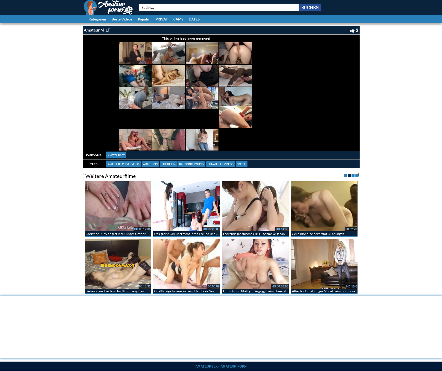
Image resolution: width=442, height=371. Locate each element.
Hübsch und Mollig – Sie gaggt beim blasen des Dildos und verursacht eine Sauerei (281, 291)
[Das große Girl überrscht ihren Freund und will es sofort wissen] (186, 206)
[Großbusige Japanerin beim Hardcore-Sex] (186, 264)
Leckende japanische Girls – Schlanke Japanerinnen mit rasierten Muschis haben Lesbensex (287, 234)
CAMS (178, 19)
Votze (241, 164)
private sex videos (220, 164)
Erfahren (168, 164)
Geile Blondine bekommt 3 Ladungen (318, 234)
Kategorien (97, 19)
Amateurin (150, 164)
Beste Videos (122, 19)
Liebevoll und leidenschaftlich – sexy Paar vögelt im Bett (126, 291)
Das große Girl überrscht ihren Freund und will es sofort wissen (199, 234)
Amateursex (116, 155)
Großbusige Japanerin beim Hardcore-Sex (184, 291)
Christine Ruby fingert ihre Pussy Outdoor (116, 234)
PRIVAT (162, 19)
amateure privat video (123, 164)
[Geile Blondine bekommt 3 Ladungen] (324, 206)
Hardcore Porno (191, 164)
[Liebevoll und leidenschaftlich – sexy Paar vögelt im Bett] (118, 264)
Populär (144, 19)
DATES (194, 19)
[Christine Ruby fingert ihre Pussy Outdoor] (118, 206)
